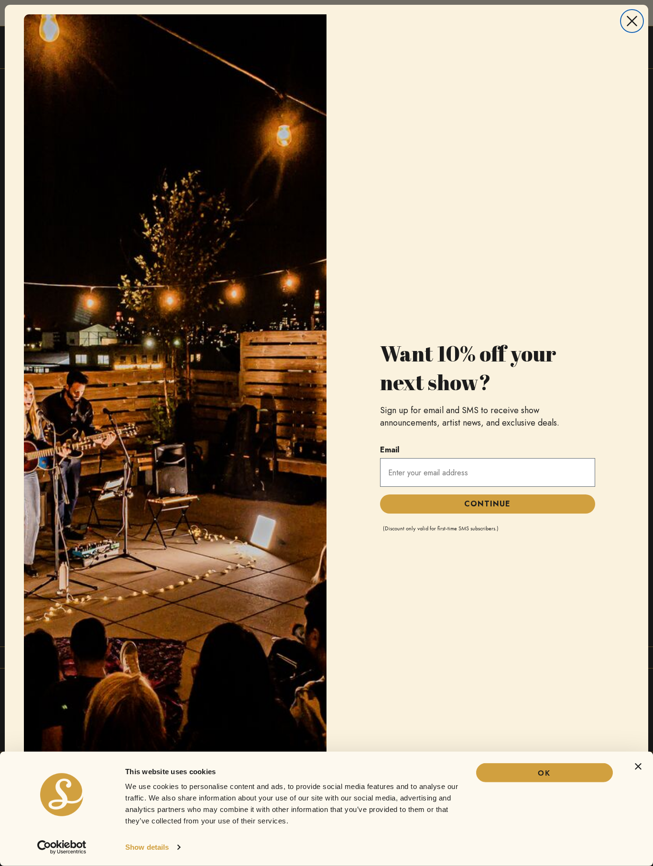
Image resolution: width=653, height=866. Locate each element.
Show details (147, 847)
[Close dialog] (631, 21)
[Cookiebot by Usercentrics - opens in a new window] (62, 847)
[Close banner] (638, 766)
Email (389, 449)
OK (544, 773)
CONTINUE (487, 503)
